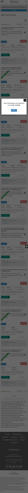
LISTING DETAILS (5, 55)
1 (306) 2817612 (5, 61)
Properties (17, 434)
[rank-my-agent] (20, 466)
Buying (5, 437)
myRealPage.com (14, 474)
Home (7, 434)
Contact (14, 443)
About (23, 440)
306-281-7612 (14, 2)
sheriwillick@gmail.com (14, 456)
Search (14, 10)
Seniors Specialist (9, 440)
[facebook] (7, 466)
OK (14, 110)
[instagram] (17, 466)
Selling (14, 437)
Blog (22, 437)
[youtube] (14, 466)
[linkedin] (10, 466)
